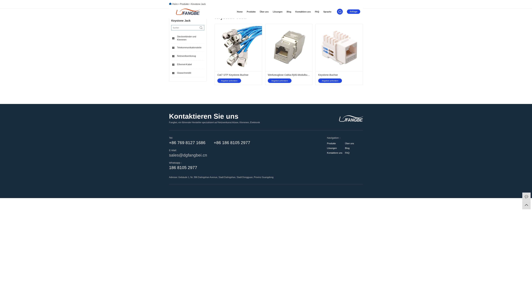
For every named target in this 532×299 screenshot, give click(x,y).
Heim (175, 4)
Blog (289, 12)
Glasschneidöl (184, 73)
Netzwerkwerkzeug (186, 56)
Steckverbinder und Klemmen (186, 38)
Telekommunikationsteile (189, 47)
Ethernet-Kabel (184, 64)
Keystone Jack (198, 4)
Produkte (251, 12)
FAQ (317, 12)
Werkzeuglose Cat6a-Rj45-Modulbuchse (290, 75)
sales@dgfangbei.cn (188, 155)
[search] (201, 27)
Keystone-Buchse (328, 75)
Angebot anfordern (229, 81)
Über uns (264, 12)
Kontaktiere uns (303, 12)
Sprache (327, 12)
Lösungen (277, 12)
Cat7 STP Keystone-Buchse (232, 75)
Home (240, 12)
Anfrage (353, 11)
